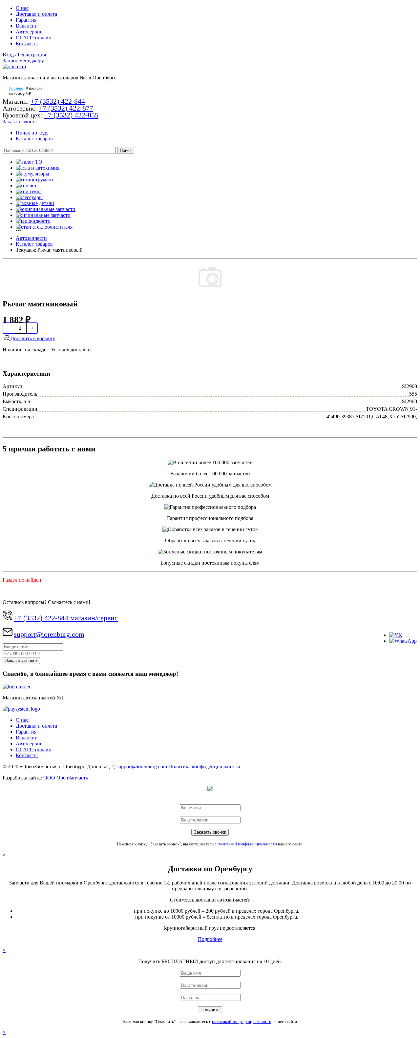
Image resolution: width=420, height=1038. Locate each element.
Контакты (27, 43)
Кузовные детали (35, 203)
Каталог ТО (29, 162)
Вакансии (27, 26)
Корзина (16, 88)
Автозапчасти (31, 238)
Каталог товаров (34, 138)
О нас (22, 8)
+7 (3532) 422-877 (66, 108)
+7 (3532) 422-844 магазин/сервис (66, 618)
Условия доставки (71, 349)
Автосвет (26, 185)
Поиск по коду (32, 132)
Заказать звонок (20, 121)
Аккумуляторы (32, 173)
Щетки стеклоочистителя (44, 227)
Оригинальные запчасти (43, 215)
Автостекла (29, 191)
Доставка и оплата (36, 14)
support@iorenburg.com (49, 634)
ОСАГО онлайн (34, 37)
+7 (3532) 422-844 (58, 101)
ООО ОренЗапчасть (65, 777)
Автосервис (29, 31)
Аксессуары (29, 197)
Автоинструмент (35, 179)
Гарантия (26, 20)
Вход (8, 54)
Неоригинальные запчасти (45, 209)
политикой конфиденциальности (247, 843)
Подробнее (210, 939)
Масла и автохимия (37, 168)
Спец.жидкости (33, 221)
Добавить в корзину (32, 338)
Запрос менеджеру (23, 60)
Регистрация (32, 54)
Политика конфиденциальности (204, 766)
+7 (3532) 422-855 (71, 115)
